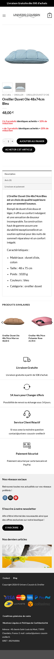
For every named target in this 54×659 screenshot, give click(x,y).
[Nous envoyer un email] (10, 497)
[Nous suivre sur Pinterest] (15, 497)
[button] (4, 15)
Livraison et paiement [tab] (14, 186)
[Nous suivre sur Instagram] (5, 497)
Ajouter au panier (32, 141)
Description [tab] (10, 174)
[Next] (47, 55)
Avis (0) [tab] (8, 180)
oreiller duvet (33, 286)
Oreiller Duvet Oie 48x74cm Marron (10, 336)
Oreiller (18, 95)
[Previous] (7, 55)
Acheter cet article (18, 149)
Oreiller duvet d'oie (37, 95)
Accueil (6, 95)
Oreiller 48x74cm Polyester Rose (36, 336)
